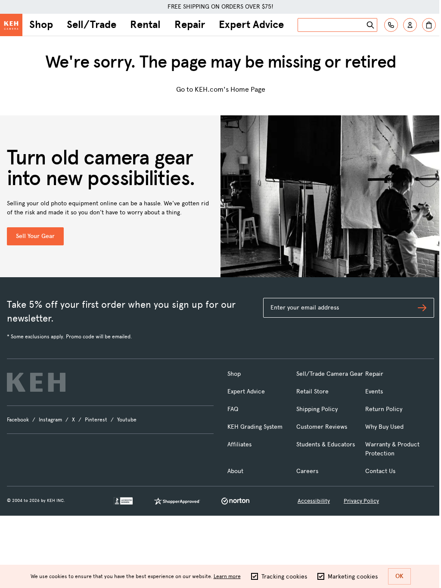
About (235, 471)
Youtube (127, 420)
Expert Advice (251, 24)
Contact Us (380, 471)
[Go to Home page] (11, 25)
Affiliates (239, 444)
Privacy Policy (361, 501)
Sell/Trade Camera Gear (329, 374)
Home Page (247, 89)
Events (374, 391)
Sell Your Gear (35, 236)
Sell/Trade (91, 24)
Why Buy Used (384, 426)
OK (399, 576)
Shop (41, 24)
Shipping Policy (317, 409)
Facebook (18, 420)
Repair (189, 24)
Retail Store (312, 391)
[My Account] (410, 25)
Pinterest (96, 420)
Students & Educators (325, 444)
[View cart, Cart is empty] (429, 25)
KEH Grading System (255, 426)
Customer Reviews (321, 426)
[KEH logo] (36, 382)
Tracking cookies (284, 576)
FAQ (232, 409)
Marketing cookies (353, 576)
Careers (307, 471)
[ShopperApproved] (177, 501)
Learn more (227, 576)
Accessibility (314, 501)
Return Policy (383, 409)
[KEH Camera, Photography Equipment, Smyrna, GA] (123, 500)
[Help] (391, 25)
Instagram (50, 420)
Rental (145, 24)
